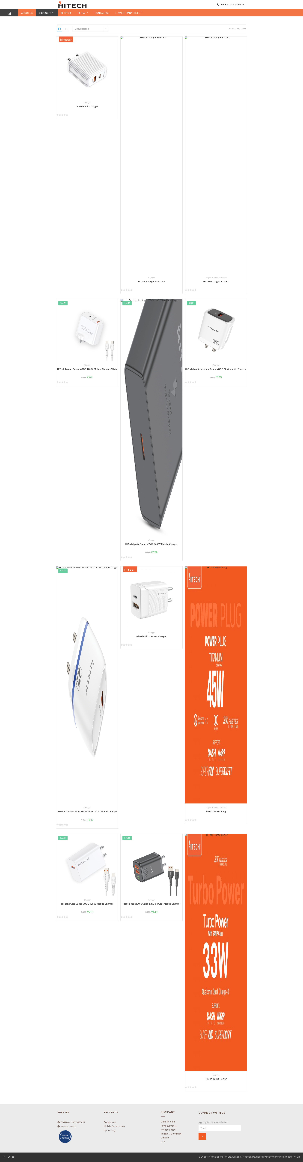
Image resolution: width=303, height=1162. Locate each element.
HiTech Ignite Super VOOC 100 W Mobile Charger (151, 544)
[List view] (66, 28)
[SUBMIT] (202, 1136)
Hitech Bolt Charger (87, 106)
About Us (27, 13)
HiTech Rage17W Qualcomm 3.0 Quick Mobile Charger (151, 903)
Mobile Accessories (219, 277)
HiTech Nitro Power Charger (151, 636)
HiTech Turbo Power (216, 1078)
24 (240, 28)
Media (81, 13)
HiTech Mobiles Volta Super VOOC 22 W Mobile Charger (87, 811)
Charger (87, 102)
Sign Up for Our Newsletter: (213, 1122)
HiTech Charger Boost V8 (151, 281)
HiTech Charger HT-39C (215, 281)
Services (66, 13)
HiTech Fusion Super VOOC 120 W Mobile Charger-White (87, 369)
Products (45, 13)
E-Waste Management (129, 13)
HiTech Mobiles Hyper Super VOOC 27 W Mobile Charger (215, 369)
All (244, 28)
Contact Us (102, 13)
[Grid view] (59, 28)
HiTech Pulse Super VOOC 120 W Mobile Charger (87, 903)
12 (236, 28)
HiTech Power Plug (216, 811)
